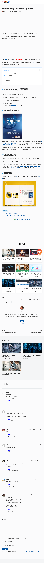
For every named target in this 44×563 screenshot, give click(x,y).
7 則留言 (19, 11)
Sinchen (31, 166)
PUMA (7, 411)
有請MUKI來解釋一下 (7, 144)
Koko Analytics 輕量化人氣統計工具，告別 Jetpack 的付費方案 (22, 290)
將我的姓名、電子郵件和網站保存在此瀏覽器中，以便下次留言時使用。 (16, 538)
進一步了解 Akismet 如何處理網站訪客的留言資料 (30, 551)
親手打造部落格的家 (7, 302)
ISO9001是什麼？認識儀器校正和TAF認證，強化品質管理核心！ (8, 260)
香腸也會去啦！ (9, 78)
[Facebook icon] (21, 321)
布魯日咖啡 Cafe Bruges (14, 96)
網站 (31, 524)
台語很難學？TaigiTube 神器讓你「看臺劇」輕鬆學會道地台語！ (22, 275)
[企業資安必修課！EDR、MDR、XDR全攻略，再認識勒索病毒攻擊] (32, 348)
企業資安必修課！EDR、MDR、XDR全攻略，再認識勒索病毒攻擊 (8, 290)
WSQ (7, 444)
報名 (32, 167)
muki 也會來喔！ (9, 75)
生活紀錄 (15, 11)
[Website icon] (23, 321)
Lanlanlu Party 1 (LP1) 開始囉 (10, 213)
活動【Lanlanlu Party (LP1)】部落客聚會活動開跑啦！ (15, 215)
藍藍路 (20, 33)
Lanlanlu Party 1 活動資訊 (11, 73)
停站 (14, 161)
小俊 (7, 429)
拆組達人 (8, 392)
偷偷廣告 (8, 80)
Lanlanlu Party (6, 299)
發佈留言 (5, 549)
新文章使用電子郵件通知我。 (9, 545)
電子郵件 (19, 524)
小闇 (7, 460)
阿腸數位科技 (35, 561)
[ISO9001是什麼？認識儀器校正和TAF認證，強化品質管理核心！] (11, 366)
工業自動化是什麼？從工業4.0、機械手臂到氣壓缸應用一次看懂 (35, 290)
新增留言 (5, 528)
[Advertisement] (22, 23)
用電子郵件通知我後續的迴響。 (10, 541)
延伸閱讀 (8, 82)
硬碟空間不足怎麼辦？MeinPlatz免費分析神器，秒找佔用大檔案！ (35, 275)
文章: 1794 (22, 323)
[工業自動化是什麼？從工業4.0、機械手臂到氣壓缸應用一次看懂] (11, 348)
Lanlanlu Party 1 (14, 299)
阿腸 (5, 316)
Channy (21, 166)
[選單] (41, 2)
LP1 (21, 299)
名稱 (4, 524)
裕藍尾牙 (32, 62)
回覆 (40, 392)
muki (15, 144)
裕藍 (17, 176)
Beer (25, 166)
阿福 (39, 166)
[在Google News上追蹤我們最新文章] (22, 219)
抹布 (28, 166)
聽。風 (35, 166)
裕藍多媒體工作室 (36, 299)
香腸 (18, 167)
